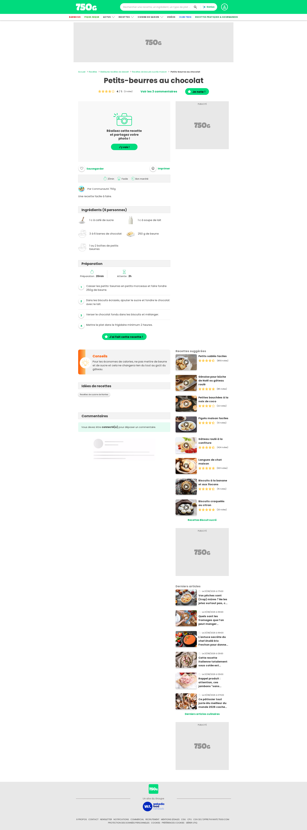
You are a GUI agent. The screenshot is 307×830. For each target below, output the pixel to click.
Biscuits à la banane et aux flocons (212, 482)
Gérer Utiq (191, 822)
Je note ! (198, 92)
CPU (189, 819)
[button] (160, 168)
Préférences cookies (173, 822)
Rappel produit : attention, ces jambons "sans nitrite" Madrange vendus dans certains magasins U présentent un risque (213, 682)
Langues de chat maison (210, 461)
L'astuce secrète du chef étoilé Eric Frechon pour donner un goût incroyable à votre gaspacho (212, 641)
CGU (183, 819)
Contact (93, 819)
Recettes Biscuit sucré (202, 520)
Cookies (155, 822)
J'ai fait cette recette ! (126, 337)
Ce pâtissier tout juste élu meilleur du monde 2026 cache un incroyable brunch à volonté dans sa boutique (213, 703)
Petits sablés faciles (212, 356)
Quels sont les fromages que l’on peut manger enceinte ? (211, 620)
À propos (81, 819)
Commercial (137, 819)
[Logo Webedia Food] (153, 806)
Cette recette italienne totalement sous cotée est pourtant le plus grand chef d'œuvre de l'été (212, 661)
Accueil (81, 71)
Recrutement (152, 819)
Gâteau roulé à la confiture (210, 441)
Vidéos (171, 17)
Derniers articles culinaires (202, 714)
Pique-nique (91, 17)
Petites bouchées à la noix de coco (213, 399)
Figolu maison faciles (213, 418)
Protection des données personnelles (129, 822)
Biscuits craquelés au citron (211, 503)
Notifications (121, 819)
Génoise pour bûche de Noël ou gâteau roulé (212, 380)
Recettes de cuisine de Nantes (94, 394)
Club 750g (185, 17)
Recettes (124, 17)
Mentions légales (170, 819)
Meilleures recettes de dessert (114, 71)
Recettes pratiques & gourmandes (216, 17)
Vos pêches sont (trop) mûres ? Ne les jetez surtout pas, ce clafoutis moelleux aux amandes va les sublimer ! (212, 599)
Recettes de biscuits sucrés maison (149, 71)
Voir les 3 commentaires (159, 91)
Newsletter (106, 819)
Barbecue (75, 17)
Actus (107, 17)
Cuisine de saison (148, 17)
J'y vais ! (124, 147)
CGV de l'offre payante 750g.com (211, 819)
